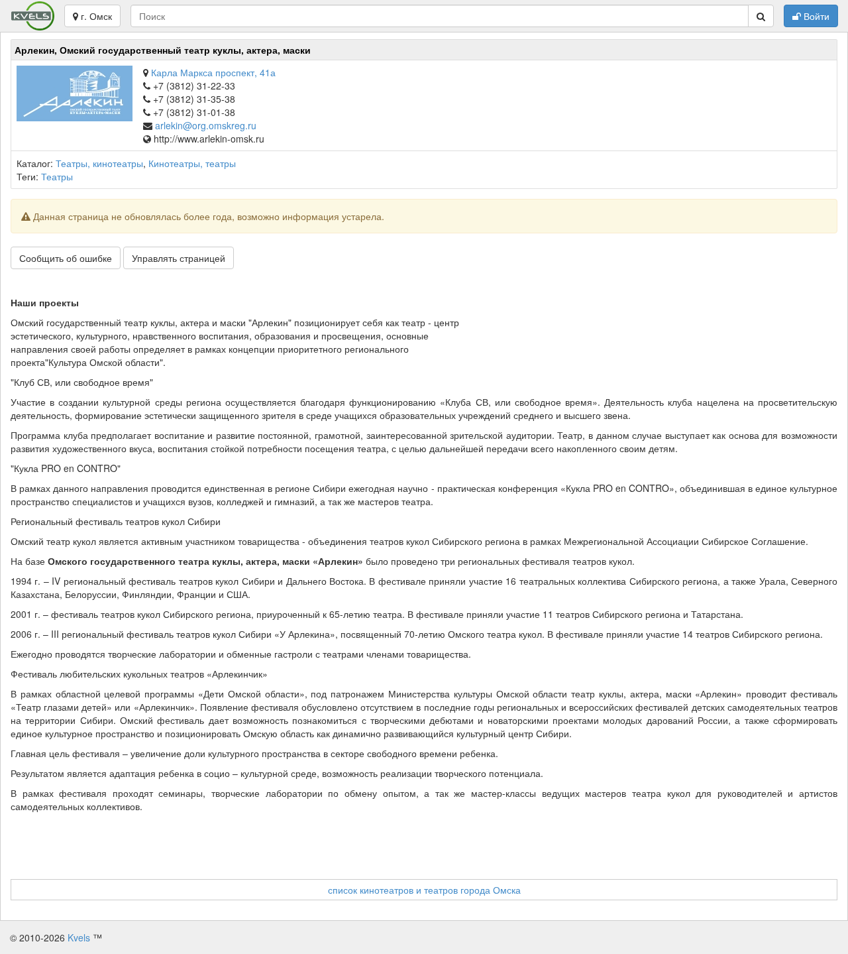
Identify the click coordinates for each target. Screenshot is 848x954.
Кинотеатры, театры (192, 163)
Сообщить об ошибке (65, 258)
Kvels (79, 937)
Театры (57, 176)
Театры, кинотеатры (99, 163)
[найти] (761, 16)
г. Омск (95, 16)
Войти (815, 16)
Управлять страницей (178, 258)
